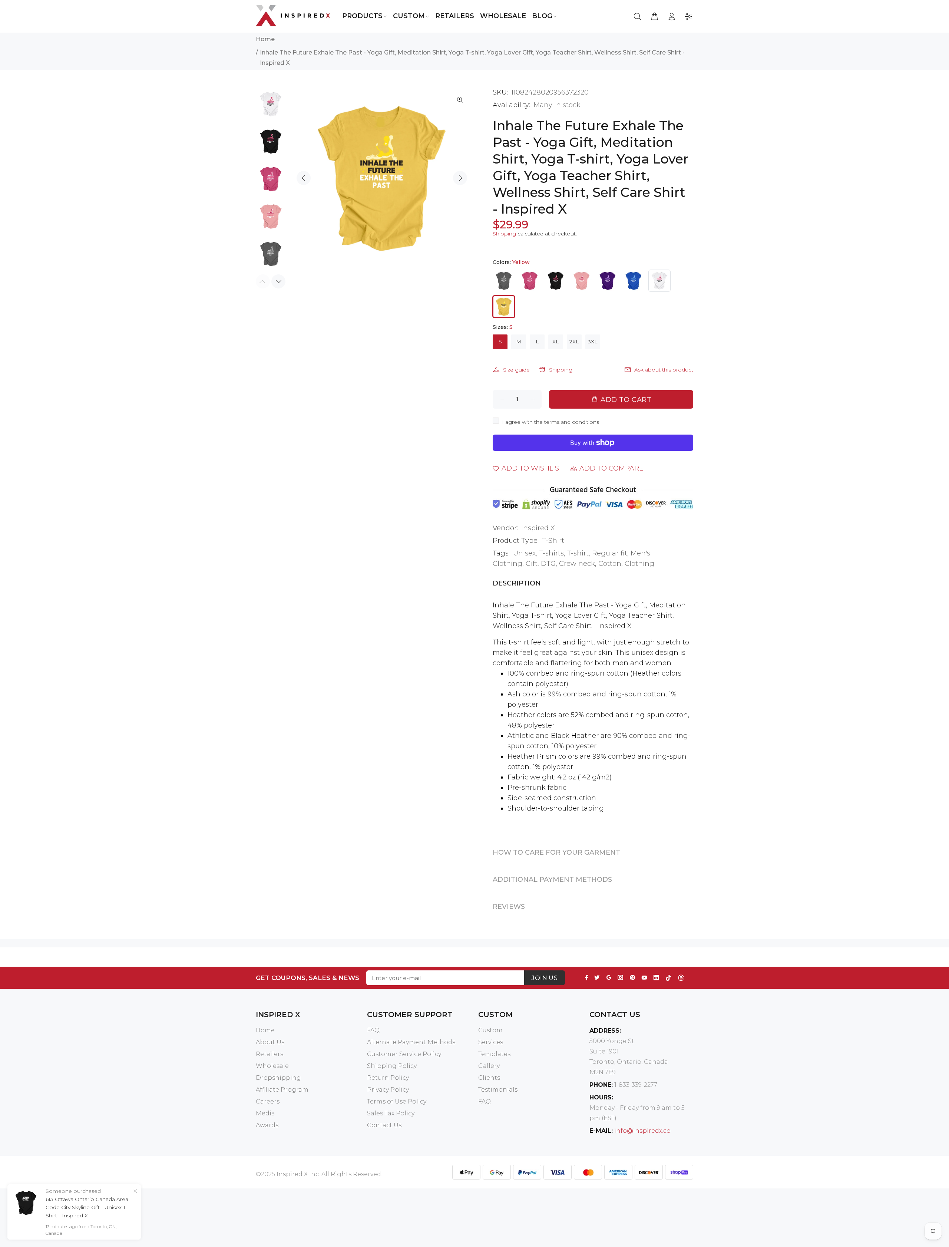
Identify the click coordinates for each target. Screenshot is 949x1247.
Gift (532, 564)
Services (490, 1042)
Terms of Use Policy (396, 1101)
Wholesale (272, 1065)
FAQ (373, 1030)
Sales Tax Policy (390, 1113)
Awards (267, 1125)
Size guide (516, 369)
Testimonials (498, 1089)
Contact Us (384, 1125)
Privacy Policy (388, 1089)
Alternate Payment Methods (411, 1042)
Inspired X (538, 528)
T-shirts (551, 553)
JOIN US (545, 978)
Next (460, 178)
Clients (489, 1077)
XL (555, 341)
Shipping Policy (392, 1065)
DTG (548, 564)
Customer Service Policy (404, 1054)
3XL (593, 341)
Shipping (504, 233)
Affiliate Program (282, 1089)
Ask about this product (663, 369)
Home (265, 39)
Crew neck (577, 564)
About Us (270, 1042)
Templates (494, 1054)
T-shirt (578, 553)
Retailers (269, 1054)
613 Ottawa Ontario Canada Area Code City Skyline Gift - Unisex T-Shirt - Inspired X (87, 1207)
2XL (574, 341)
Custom (490, 1030)
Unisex (524, 553)
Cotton (609, 564)
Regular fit (609, 553)
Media (265, 1113)
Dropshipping (278, 1077)
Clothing (639, 564)
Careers (268, 1101)
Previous (304, 178)
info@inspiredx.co (642, 1130)
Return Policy (388, 1077)
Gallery (489, 1065)
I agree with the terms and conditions (550, 422)
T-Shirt (553, 541)
